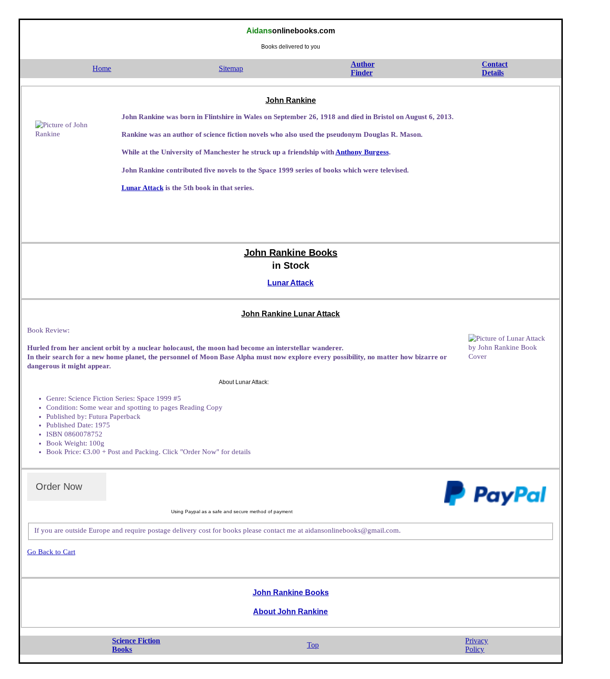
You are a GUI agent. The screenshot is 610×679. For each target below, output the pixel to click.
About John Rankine (290, 612)
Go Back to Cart (51, 552)
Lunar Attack (142, 188)
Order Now (59, 486)
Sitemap (231, 68)
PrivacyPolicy (476, 645)
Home (101, 68)
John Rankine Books (291, 592)
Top (313, 645)
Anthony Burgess (362, 152)
